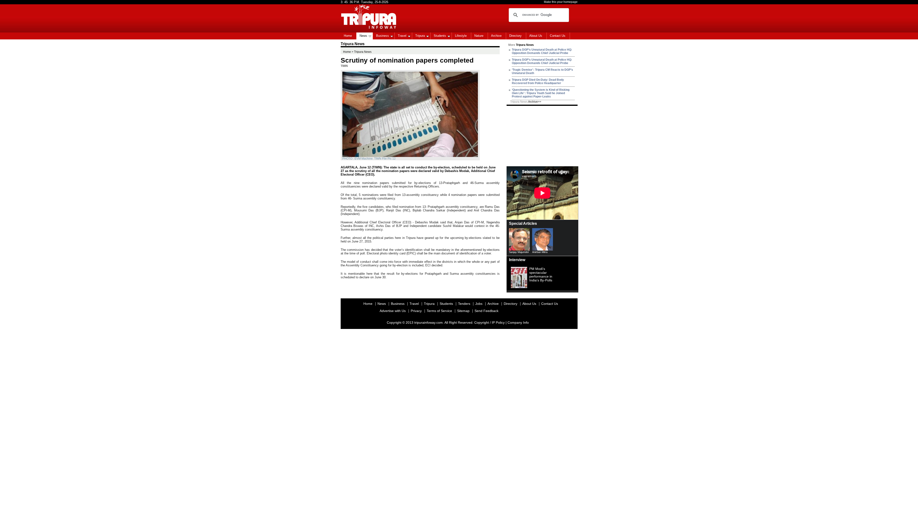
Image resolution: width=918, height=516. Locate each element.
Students (440, 36)
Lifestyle (461, 36)
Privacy (416, 311)
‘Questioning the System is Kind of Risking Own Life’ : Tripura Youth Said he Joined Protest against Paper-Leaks (540, 93)
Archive (496, 36)
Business (382, 36)
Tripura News (525, 101)
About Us (535, 36)
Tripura (420, 36)
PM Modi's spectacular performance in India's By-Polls (540, 274)
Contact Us (557, 36)
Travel (402, 36)
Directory (515, 36)
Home (348, 36)
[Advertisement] (542, 136)
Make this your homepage (561, 2)
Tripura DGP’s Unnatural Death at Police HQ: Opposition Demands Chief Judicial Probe (542, 51)
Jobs (478, 304)
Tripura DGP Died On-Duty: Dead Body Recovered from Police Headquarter (538, 81)
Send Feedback (486, 311)
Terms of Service (439, 311)
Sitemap (463, 311)
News (363, 36)
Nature (478, 36)
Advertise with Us (393, 311)
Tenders (464, 304)
